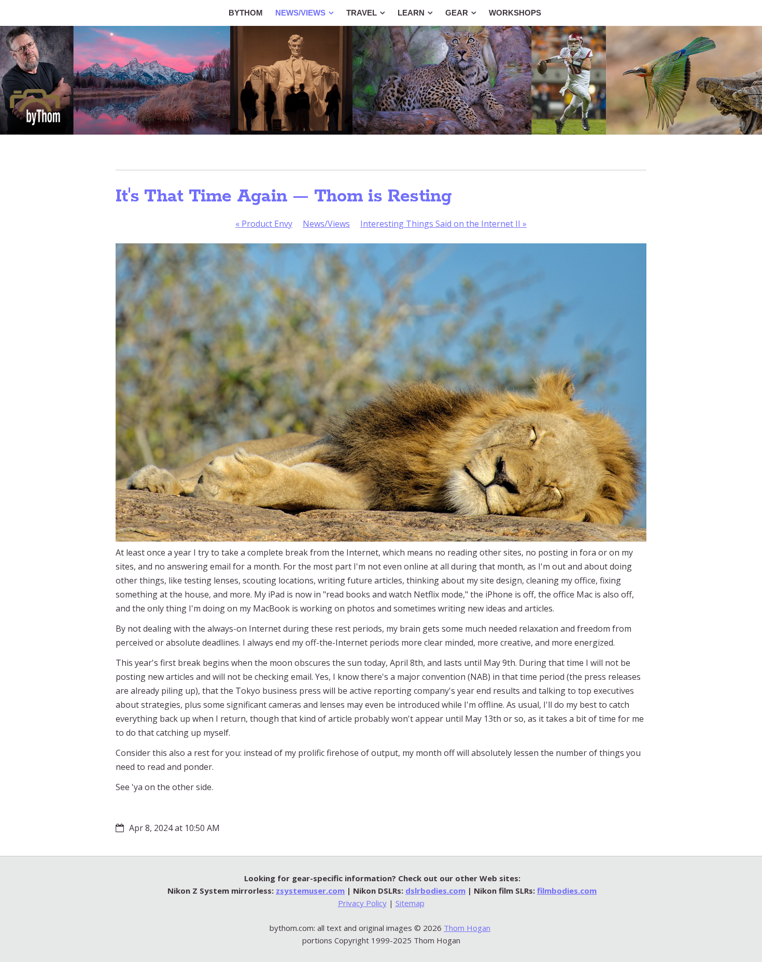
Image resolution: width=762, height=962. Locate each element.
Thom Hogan (467, 928)
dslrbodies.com (435, 890)
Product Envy (263, 223)
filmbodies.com (567, 890)
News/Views (326, 223)
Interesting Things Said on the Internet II (443, 223)
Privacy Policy (362, 903)
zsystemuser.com (310, 890)
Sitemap (410, 903)
